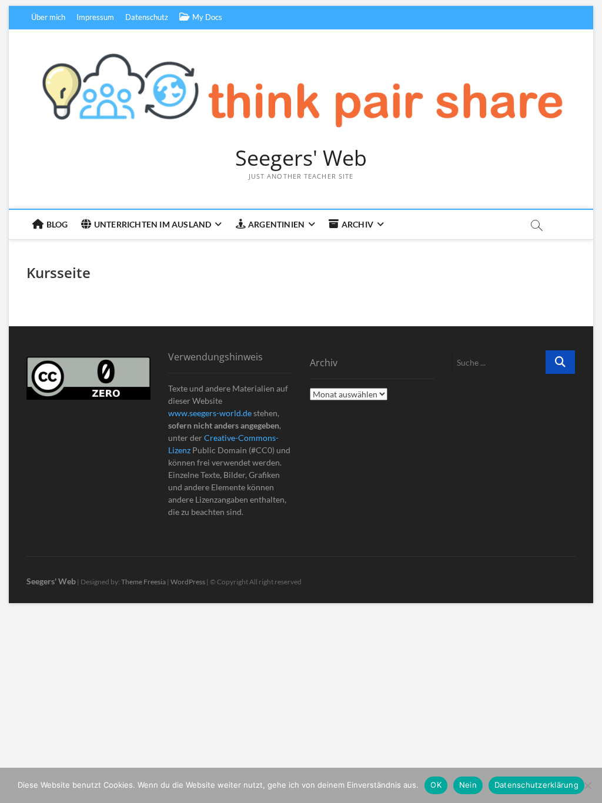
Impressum (95, 17)
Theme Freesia (143, 581)
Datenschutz (146, 17)
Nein (468, 784)
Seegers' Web (301, 158)
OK (436, 784)
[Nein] (587, 785)
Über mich (48, 17)
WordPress (187, 581)
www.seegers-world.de (210, 413)
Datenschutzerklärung (536, 784)
